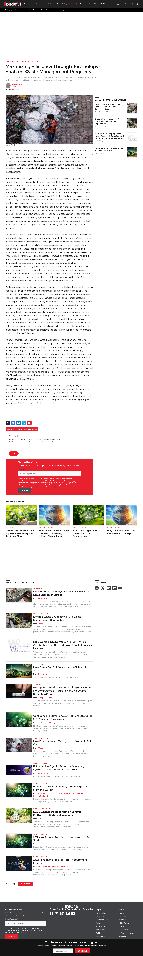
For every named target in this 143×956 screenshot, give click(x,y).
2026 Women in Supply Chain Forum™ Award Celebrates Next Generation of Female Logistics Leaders (109, 136)
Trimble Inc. (43, 674)
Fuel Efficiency (39, 664)
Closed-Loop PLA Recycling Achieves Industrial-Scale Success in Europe (107, 106)
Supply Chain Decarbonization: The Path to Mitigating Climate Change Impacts (54, 533)
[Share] (13, 423)
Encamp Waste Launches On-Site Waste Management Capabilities (108, 121)
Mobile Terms (41, 487)
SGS (39, 819)
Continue (82, 951)
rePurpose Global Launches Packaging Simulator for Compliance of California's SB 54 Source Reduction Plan (63, 690)
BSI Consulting (44, 844)
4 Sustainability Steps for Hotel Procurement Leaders (60, 861)
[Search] (132, 4)
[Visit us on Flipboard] (114, 588)
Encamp (41, 624)
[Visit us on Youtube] (120, 588)
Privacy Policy (54, 487)
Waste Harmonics (17, 89)
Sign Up (24, 491)
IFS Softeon (43, 773)
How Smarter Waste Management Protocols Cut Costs (62, 743)
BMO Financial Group (46, 723)
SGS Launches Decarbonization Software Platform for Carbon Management (58, 813)
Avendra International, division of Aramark (56, 867)
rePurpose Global (45, 698)
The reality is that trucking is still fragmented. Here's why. (55, 677)
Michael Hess (17, 84)
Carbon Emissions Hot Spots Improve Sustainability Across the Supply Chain (21, 533)
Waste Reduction (29, 61)
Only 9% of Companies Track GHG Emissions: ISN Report (120, 532)
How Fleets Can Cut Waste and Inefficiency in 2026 (109, 149)
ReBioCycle (43, 598)
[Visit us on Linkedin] (109, 588)
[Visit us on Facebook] (97, 588)
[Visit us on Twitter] (102, 588)
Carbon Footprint (46, 528)
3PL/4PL (36, 639)
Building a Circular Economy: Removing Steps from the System (60, 788)
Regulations (38, 588)
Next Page (25, 884)
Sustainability (12, 61)
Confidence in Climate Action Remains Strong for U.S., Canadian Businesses (62, 717)
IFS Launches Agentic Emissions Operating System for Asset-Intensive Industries (58, 768)
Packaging (37, 684)
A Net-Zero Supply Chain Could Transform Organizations (85, 533)
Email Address (24, 469)
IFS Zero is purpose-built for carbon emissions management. (57, 776)
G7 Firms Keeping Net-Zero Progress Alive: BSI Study (61, 839)
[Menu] (137, 4)
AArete (41, 748)
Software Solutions (42, 809)
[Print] (8, 423)
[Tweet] (24, 423)
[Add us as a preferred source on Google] (29, 423)
